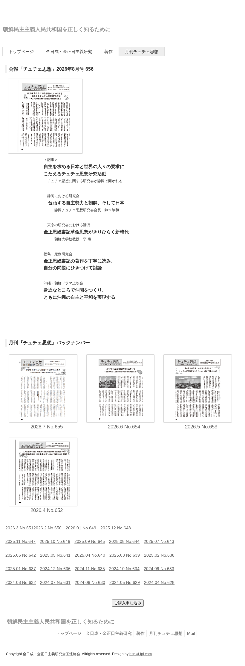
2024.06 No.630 (90, 582)
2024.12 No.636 (55, 568)
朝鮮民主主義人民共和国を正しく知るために (57, 29)
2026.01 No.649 (81, 527)
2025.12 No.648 (115, 527)
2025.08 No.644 (124, 541)
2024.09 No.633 (159, 568)
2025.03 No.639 (124, 555)
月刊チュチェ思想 (141, 51)
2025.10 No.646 (55, 541)
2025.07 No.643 (159, 541)
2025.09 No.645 (89, 541)
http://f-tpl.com (140, 654)
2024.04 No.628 (159, 582)
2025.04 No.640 (90, 555)
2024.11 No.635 (90, 568)
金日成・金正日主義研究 (69, 51)
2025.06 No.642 (20, 555)
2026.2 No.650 (47, 527)
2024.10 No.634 (124, 568)
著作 (108, 51)
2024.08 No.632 (20, 582)
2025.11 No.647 (20, 541)
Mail (191, 633)
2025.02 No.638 (159, 555)
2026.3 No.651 (19, 527)
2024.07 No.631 (55, 582)
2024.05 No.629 (124, 582)
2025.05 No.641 (55, 555)
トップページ (21, 51)
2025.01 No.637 (20, 568)
